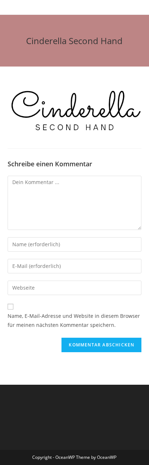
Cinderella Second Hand (74, 41)
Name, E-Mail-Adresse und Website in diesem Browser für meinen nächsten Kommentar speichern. (74, 320)
